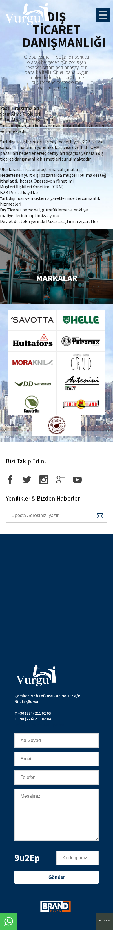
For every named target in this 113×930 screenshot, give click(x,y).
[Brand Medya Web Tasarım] (55, 907)
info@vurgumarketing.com (39, 724)
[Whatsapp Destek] (8, 921)
